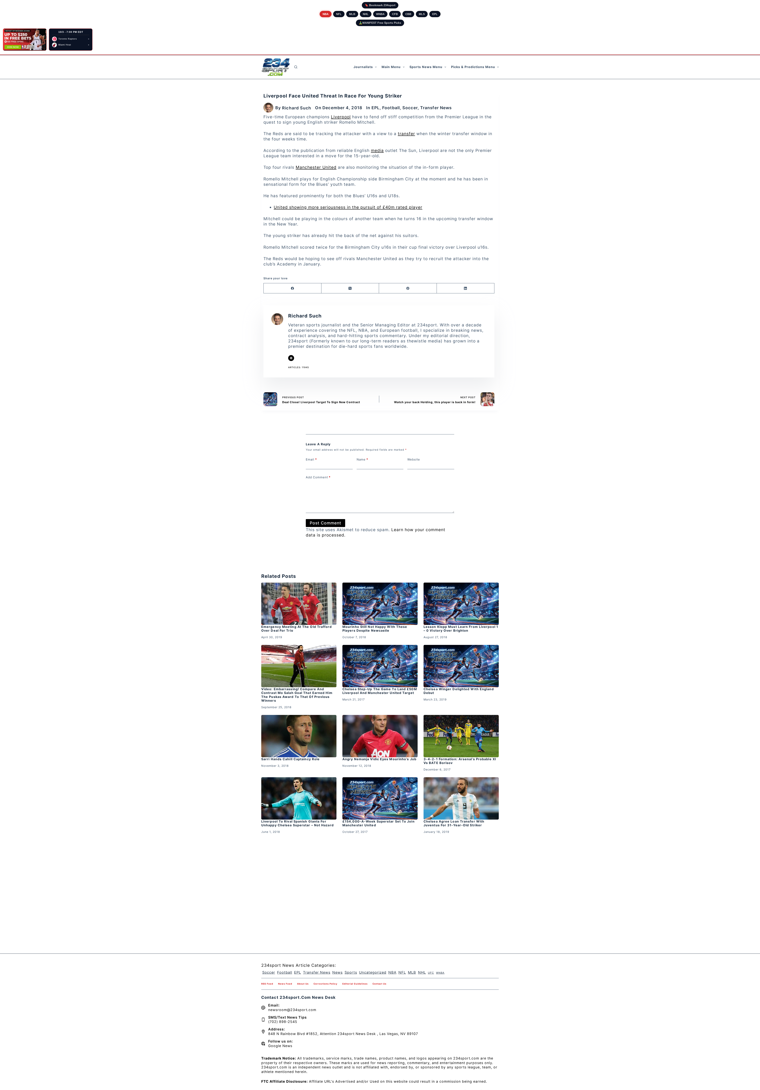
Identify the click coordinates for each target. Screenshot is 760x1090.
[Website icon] (291, 358)
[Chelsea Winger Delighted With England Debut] (461, 666)
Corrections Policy (325, 984)
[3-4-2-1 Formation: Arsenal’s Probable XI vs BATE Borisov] (461, 736)
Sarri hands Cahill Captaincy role (290, 759)
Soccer (410, 107)
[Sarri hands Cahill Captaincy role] (298, 736)
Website (413, 459)
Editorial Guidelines (355, 984)
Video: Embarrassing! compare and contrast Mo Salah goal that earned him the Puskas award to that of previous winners (296, 694)
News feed (285, 984)
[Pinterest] (408, 288)
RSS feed (267, 984)
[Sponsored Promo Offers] (25, 39)
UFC (431, 972)
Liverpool (341, 116)
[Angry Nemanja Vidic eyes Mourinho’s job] (380, 736)
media (377, 150)
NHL (366, 14)
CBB (408, 14)
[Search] (295, 66)
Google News (280, 1046)
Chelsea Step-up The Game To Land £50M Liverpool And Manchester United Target (379, 691)
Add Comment (318, 477)
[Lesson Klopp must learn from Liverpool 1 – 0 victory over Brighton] (461, 604)
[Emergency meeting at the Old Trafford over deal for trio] (298, 604)
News (337, 972)
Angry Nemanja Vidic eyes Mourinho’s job (379, 759)
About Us (303, 984)
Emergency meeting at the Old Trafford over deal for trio (296, 628)
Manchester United (316, 167)
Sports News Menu (425, 67)
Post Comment (325, 522)
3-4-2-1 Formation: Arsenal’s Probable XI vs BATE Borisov (460, 761)
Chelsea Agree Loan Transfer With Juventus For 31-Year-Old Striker (454, 823)
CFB (395, 14)
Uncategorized (372, 972)
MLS (422, 14)
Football (391, 107)
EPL (435, 14)
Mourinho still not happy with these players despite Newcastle (374, 628)
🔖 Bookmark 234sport (380, 5)
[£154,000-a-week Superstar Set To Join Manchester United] (380, 798)
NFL (339, 14)
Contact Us (379, 984)
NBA (326, 14)
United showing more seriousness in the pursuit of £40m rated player (348, 207)
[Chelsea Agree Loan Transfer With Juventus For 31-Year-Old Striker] (461, 798)
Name (362, 459)
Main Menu (391, 67)
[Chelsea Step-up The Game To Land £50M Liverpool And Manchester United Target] (380, 666)
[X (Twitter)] (350, 288)
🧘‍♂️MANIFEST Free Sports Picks (380, 22)
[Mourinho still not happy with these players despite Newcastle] (380, 604)
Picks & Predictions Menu (473, 67)
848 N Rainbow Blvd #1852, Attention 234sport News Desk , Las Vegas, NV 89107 (343, 1034)
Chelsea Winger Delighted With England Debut (459, 691)
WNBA (380, 14)
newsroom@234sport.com (292, 1010)
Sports (351, 972)
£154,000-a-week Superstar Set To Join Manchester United (378, 823)
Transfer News (436, 107)
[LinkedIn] (466, 288)
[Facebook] (292, 288)
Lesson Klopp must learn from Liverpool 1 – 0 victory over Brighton (461, 628)
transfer (406, 133)
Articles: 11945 (298, 367)
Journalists (363, 67)
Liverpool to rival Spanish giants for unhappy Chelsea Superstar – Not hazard (297, 823)
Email (311, 459)
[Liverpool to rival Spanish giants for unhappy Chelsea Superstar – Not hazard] (298, 798)
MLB (352, 14)
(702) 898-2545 (282, 1022)
